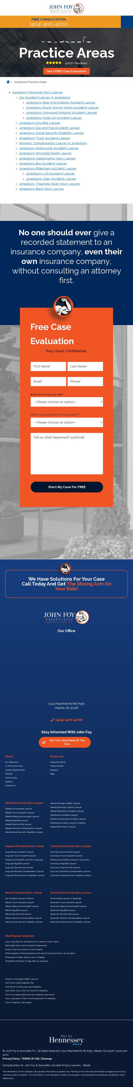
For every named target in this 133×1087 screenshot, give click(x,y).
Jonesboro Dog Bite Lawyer (39, 123)
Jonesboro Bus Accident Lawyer (43, 163)
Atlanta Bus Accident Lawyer (64, 815)
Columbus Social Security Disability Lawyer (70, 875)
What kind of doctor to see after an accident (26, 961)
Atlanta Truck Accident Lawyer (19, 812)
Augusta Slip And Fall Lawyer (19, 867)
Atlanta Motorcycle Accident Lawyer (22, 816)
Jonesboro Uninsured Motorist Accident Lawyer (61, 112)
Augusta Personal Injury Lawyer (24, 846)
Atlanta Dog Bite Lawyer (16, 820)
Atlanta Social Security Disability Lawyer (24, 832)
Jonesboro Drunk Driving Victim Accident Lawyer (62, 107)
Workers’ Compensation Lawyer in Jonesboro (53, 143)
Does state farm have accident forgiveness (26, 945)
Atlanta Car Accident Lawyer (18, 808)
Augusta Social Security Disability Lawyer (25, 875)
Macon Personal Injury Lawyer (23, 892)
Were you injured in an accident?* (55, 414)
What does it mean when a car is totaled (25, 957)
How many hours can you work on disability (26, 990)
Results (8, 774)
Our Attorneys (11, 762)
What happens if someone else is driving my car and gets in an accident (40, 953)
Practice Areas (57, 766)
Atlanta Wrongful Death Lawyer (65, 803)
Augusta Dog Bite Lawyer (17, 863)
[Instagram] (88, 1027)
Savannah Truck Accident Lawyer (66, 902)
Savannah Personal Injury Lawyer (70, 892)
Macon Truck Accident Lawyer (19, 902)
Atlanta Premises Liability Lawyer (66, 807)
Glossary (54, 770)
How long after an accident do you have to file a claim (32, 941)
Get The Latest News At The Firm (67, 742)
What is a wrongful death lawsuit (21, 979)
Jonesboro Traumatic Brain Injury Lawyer (49, 184)
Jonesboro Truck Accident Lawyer (44, 138)
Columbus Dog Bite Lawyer (63, 863)
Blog (52, 774)
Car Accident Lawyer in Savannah (66, 898)
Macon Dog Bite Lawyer (16, 910)
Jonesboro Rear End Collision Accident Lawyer (60, 102)
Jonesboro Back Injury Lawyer (41, 189)
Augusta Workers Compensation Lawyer (24, 871)
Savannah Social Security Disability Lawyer (70, 922)
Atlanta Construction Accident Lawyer (68, 819)
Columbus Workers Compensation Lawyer (70, 871)
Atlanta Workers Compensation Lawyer (23, 828)
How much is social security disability (23, 987)
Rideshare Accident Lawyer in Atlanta (68, 823)
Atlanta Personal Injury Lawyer (24, 803)
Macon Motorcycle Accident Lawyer (22, 906)
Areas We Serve (57, 762)
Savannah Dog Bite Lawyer (62, 910)
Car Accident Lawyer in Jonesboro (44, 97)
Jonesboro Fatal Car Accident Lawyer (54, 118)
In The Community (14, 766)
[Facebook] (44, 1027)
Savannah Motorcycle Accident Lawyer (68, 906)
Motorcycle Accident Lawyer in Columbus (70, 859)
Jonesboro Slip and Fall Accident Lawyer (49, 128)
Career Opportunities (15, 770)
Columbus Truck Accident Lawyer (66, 855)
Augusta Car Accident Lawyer (19, 852)
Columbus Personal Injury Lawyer (71, 846)
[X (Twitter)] (55, 1027)
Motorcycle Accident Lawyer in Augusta (24, 859)
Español (8, 781)
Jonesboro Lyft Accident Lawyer (50, 173)
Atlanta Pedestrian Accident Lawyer (67, 811)
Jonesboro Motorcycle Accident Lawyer (49, 148)
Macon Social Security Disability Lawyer (24, 922)
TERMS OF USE (30, 1058)
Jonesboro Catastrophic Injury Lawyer (47, 158)
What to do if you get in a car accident (24, 949)
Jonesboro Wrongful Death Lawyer (45, 153)
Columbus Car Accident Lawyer (65, 852)
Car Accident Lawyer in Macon (19, 898)
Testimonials (11, 778)
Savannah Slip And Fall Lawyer (64, 914)
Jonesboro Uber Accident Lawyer (51, 179)
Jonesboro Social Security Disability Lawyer (51, 133)
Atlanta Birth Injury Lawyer (63, 826)
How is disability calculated (18, 1002)
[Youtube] (77, 1027)
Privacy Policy (11, 1058)
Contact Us (10, 785)
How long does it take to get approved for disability (30, 998)
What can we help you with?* (47, 394)
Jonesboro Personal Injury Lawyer (37, 92)
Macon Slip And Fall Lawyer (18, 914)
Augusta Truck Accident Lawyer (20, 855)
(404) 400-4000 (49, 22)
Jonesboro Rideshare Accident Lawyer (48, 168)
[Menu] (127, 21)
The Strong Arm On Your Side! (83, 586)
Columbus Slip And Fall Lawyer (65, 867)
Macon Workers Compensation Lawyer (23, 918)
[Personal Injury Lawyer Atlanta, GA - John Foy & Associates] (66, 6)
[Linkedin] (66, 1027)
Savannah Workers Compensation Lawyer (70, 918)
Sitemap (46, 1058)
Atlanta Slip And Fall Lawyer (18, 824)
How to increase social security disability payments (29, 994)
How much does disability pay (19, 983)
